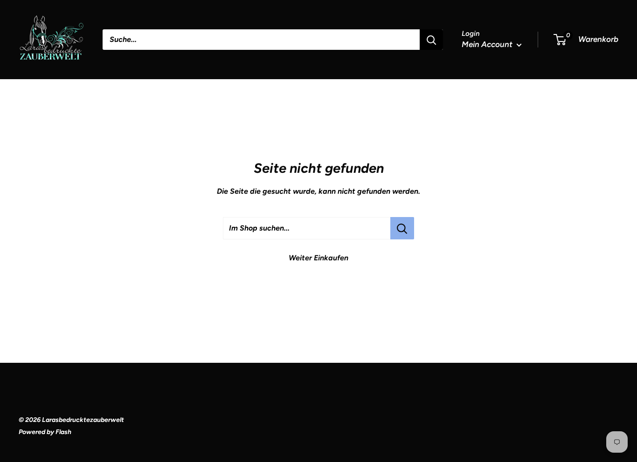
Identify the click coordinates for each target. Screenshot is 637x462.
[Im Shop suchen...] (402, 228)
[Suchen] (431, 39)
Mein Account (488, 44)
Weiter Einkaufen (318, 257)
